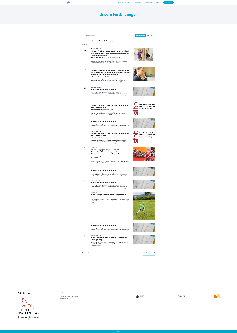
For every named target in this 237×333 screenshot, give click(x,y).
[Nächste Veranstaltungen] (85, 41)
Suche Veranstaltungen (140, 35)
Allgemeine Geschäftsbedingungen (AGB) (69, 296)
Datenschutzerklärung (64, 298)
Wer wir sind (149, 2)
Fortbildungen (138, 2)
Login (61, 294)
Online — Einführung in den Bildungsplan (104, 89)
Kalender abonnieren (148, 256)
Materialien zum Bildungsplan (123, 2)
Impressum (62, 300)
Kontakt (157, 2)
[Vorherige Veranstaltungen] (83, 41)
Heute (89, 40)
